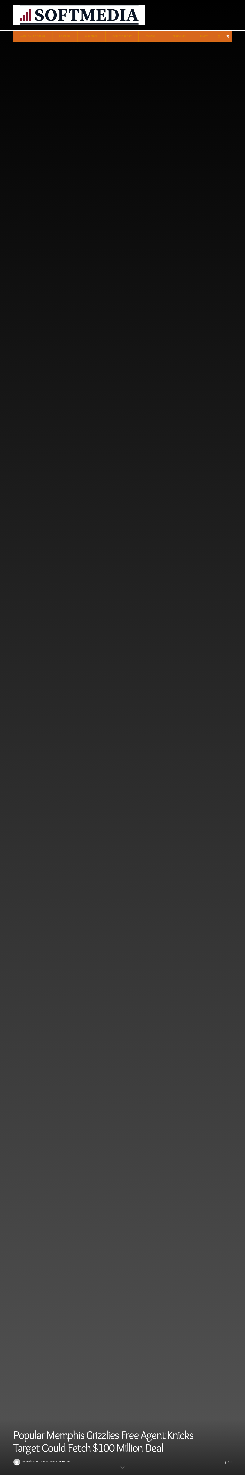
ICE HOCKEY (179, 36)
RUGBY (204, 36)
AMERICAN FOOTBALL (32, 36)
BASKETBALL (91, 36)
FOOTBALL (151, 36)
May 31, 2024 (48, 1461)
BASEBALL (64, 36)
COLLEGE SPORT (121, 36)
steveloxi (29, 1461)
